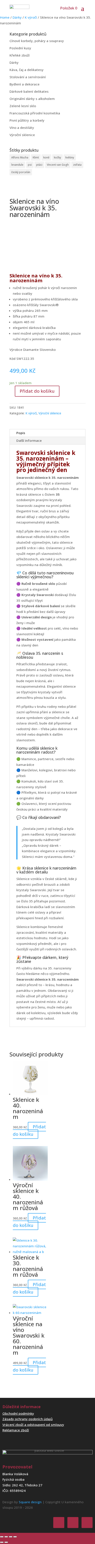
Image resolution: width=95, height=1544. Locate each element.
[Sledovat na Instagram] (72, 1522)
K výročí (31, 17)
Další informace (29, 440)
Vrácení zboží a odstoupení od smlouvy (33, 1424)
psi (30, 165)
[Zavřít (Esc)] (15, 1536)
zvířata (77, 165)
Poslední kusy (20, 48)
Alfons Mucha (19, 157)
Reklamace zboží (15, 1430)
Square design (30, 1502)
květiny (69, 157)
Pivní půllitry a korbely (27, 120)
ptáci (39, 165)
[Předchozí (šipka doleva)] (2, 1542)
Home (5, 17)
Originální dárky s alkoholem (32, 98)
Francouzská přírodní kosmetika (35, 113)
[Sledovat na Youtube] (87, 1522)
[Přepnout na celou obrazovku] (6, 1536)
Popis (20, 433)
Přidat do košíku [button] (29, 1130)
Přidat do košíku (37, 391)
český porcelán (20, 172)
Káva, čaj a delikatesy (27, 69)
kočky (57, 157)
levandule (17, 165)
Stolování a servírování (28, 77)
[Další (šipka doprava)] (6, 1542)
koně (46, 157)
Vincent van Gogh (58, 165)
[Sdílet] (10, 1536)
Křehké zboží (20, 55)
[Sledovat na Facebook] (58, 1522)
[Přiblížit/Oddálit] (2, 1536)
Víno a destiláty (22, 127)
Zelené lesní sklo (23, 106)
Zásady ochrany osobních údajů (27, 1419)
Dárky (17, 17)
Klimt (36, 157)
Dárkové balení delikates (29, 91)
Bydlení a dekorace (25, 84)
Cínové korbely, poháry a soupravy (37, 41)
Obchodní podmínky (18, 1413)
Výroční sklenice (22, 135)
